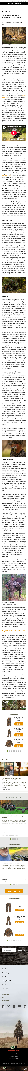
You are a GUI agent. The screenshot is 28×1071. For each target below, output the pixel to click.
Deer (3, 881)
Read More (5, 787)
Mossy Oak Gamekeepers (12, 835)
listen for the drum (6, 175)
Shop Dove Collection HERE (14, 3)
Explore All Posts (14, 891)
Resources (5, 994)
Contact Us (5, 1000)
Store (3, 997)
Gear (6, 881)
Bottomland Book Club (7, 789)
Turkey (3, 835)
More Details (19, 724)
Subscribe (21, 950)
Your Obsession (9, 8)
